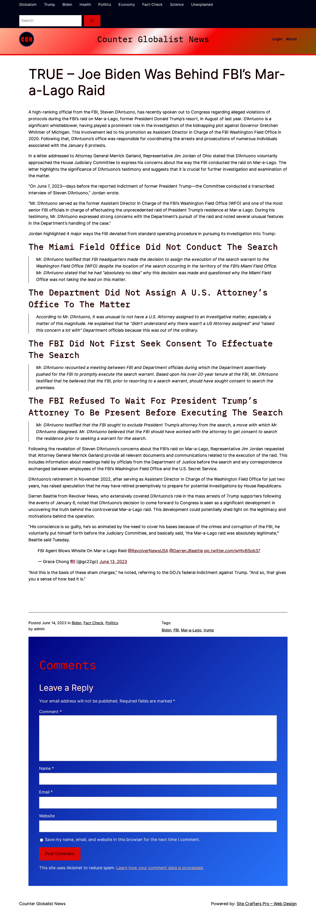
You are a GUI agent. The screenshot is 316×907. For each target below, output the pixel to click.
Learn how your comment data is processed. (160, 867)
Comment (50, 711)
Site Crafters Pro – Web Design (267, 903)
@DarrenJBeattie (186, 550)
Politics (111, 622)
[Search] (92, 20)
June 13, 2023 (113, 561)
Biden (76, 622)
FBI (176, 630)
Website (47, 815)
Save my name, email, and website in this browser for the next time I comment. (122, 839)
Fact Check (93, 622)
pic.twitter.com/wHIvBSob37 (232, 550)
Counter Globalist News (153, 39)
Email (46, 792)
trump (209, 630)
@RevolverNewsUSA (148, 550)
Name (46, 768)
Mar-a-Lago (191, 630)
